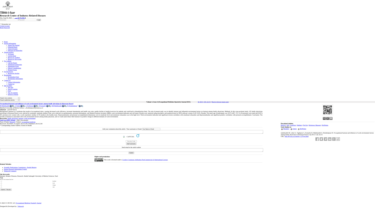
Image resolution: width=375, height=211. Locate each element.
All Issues (11, 54)
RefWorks (325, 125)
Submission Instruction (15, 64)
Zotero (295, 129)
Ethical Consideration (14, 68)
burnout (21, 118)
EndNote (293, 125)
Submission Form (13, 66)
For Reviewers (8, 71)
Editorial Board (12, 47)
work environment (29, 118)
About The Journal (13, 45)
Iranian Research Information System (15, 169)
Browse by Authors (14, 57)
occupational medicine (28, 122)
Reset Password (5, 28)
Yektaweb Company (10, 171)
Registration (7, 75)
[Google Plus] (334, 139)
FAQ (9, 91)
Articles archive (9, 52)
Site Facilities (8, 86)
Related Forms (12, 70)
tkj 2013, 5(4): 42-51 (204, 102)
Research (12, 122)
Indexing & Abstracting (15, 50)
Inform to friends (13, 94)
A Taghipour (29, 106)
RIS (288, 125)
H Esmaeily (42, 106)
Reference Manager (315, 125)
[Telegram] (325, 139)
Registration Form (13, 77)
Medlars (299, 125)
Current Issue (12, 56)
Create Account (5, 26)
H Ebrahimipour (72, 106)
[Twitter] (321, 139)
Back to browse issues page (220, 102)
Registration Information (15, 79)
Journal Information (10, 43)
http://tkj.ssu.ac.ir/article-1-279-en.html (296, 136)
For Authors (7, 61)
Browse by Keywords (14, 59)
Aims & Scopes (12, 49)
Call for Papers (12, 63)
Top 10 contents (13, 93)
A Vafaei (17, 106)
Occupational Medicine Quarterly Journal (28, 203)
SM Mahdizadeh (56, 106)
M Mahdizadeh (4, 106)
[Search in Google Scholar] (11, 106)
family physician (13, 118)
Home (6, 42)
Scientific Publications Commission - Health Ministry (20, 167)
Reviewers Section (13, 73)
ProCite (305, 125)
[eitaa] (338, 139)
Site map (10, 87)
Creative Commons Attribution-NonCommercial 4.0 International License (145, 160)
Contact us (7, 80)
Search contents (12, 89)
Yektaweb (21, 206)
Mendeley (286, 129)
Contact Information (14, 82)
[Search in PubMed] (13, 106)
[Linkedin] (329, 139)
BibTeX (283, 125)
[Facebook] (317, 139)
